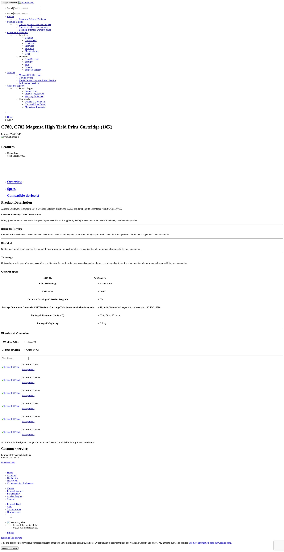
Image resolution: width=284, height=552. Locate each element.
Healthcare (30, 43)
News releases (13, 512)
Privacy (10, 532)
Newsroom (12, 480)
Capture (28, 67)
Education (29, 48)
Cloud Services (32, 59)
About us (11, 475)
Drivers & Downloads (35, 101)
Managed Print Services (30, 75)
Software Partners (33, 69)
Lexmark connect (15, 491)
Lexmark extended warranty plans (35, 30)
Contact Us (12, 478)
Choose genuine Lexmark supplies (35, 24)
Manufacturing (32, 51)
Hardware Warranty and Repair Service (37, 80)
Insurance (29, 46)
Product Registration (34, 93)
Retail (27, 53)
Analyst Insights (14, 496)
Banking (29, 38)
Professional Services (29, 83)
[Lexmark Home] (26, 2)
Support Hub (31, 91)
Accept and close (9, 548)
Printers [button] (10, 16)
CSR (9, 506)
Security (29, 61)
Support (10, 499)
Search (10, 8)
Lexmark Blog (14, 504)
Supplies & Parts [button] (15, 22)
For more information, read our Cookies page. (210, 543)
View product (28, 369)
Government (31, 40)
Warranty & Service (34, 96)
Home (10, 117)
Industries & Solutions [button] (17, 32)
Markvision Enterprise (35, 107)
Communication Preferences (20, 483)
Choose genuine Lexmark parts (33, 27)
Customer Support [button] (15, 85)
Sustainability (13, 493)
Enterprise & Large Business (32, 19)
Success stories (14, 509)
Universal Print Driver (35, 104)
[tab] (145, 182)
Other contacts (8, 462)
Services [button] (11, 72)
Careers (10, 488)
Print (27, 64)
